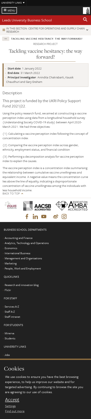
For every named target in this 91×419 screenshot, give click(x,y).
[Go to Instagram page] (64, 216)
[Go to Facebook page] (26, 216)
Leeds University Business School (27, 20)
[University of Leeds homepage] (86, 10)
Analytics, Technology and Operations (27, 243)
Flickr (8, 290)
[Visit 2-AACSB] (36, 205)
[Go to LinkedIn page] (35, 216)
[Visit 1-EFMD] (11, 205)
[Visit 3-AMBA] (70, 205)
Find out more (15, 411)
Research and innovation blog (22, 285)
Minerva (9, 333)
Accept (12, 399)
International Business (17, 253)
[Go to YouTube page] (43, 216)
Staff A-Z (10, 311)
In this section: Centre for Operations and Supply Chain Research (45, 30)
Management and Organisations (23, 258)
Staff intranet (12, 317)
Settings (10, 406)
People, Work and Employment (23, 268)
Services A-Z (12, 306)
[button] (85, 20)
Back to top (11, 193)
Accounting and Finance (19, 238)
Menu (11, 10)
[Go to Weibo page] (55, 216)
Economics (11, 248)
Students (10, 338)
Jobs (7, 355)
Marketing (11, 263)
